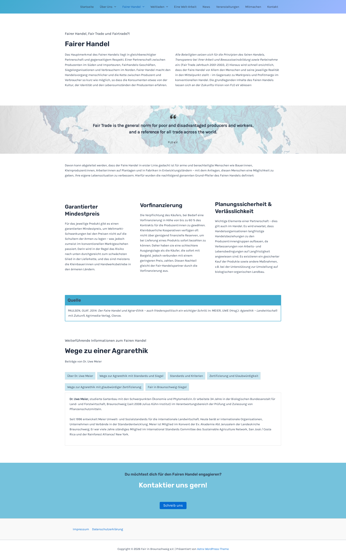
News (206, 7)
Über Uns (106, 7)
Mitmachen (253, 7)
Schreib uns (173, 505)
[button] (114, 7)
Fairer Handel (131, 7)
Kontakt (272, 7)
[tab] (80, 375)
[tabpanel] (173, 419)
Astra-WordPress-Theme (213, 549)
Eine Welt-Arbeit (185, 7)
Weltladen (157, 7)
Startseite (87, 7)
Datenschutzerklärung (107, 529)
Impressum (81, 529)
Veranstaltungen (227, 7)
